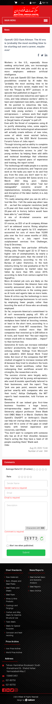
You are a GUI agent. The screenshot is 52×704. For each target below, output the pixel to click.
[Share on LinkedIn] (46, 55)
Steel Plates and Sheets (12, 589)
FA (23, 3)
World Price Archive (14, 652)
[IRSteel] (26, 11)
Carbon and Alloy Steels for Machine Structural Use (13, 615)
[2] (22, 477)
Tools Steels (11, 621)
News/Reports (36, 570)
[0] (34, 469)
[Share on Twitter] (42, 55)
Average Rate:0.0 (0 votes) (19, 469)
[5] (30, 477)
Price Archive (12, 641)
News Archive (35, 590)
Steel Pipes (10, 594)
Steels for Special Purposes (13, 627)
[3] (25, 477)
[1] (19, 477)
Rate (9, 476)
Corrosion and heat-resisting (14, 634)
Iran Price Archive (13, 648)
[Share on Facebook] (38, 55)
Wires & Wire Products (11, 600)
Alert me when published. (22, 545)
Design (19, 700)
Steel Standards (14, 570)
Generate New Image (41, 538)
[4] (28, 477)
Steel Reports (35, 586)
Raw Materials (12, 577)
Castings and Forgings (12, 607)
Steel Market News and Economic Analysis (37, 580)
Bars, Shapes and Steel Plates (13, 583)
